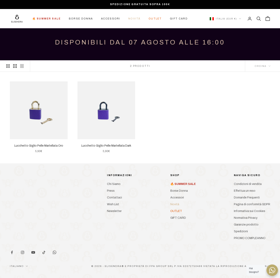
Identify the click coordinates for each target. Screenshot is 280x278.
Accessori (110, 18)
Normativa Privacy (245, 217)
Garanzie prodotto (246, 224)
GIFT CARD (179, 18)
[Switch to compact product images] (22, 66)
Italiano (17, 266)
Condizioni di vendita (248, 184)
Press (111, 190)
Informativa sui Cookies (249, 211)
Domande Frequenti (247, 197)
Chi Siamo (114, 184)
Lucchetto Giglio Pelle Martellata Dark (106, 145)
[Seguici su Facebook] (12, 252)
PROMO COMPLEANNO (249, 238)
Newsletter (114, 211)
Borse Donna (81, 18)
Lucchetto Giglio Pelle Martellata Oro (38, 145)
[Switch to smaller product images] (15, 66)
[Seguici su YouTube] (33, 252)
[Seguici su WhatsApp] (54, 252)
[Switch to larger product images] (8, 66)
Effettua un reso (244, 190)
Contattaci (114, 197)
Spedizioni (241, 231)
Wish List (113, 204)
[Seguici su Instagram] (22, 252)
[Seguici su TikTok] (44, 252)
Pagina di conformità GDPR (252, 204)
